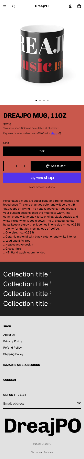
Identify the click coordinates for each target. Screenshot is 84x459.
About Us (9, 335)
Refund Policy (12, 347)
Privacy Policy (12, 341)
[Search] (13, 6)
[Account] (70, 6)
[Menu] (4, 6)
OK (79, 403)
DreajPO (46, 444)
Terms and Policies (42, 452)
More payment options (42, 186)
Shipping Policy (13, 354)
